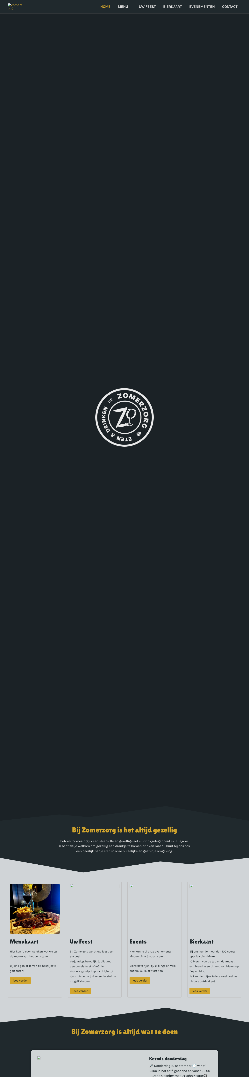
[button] (130, 6)
